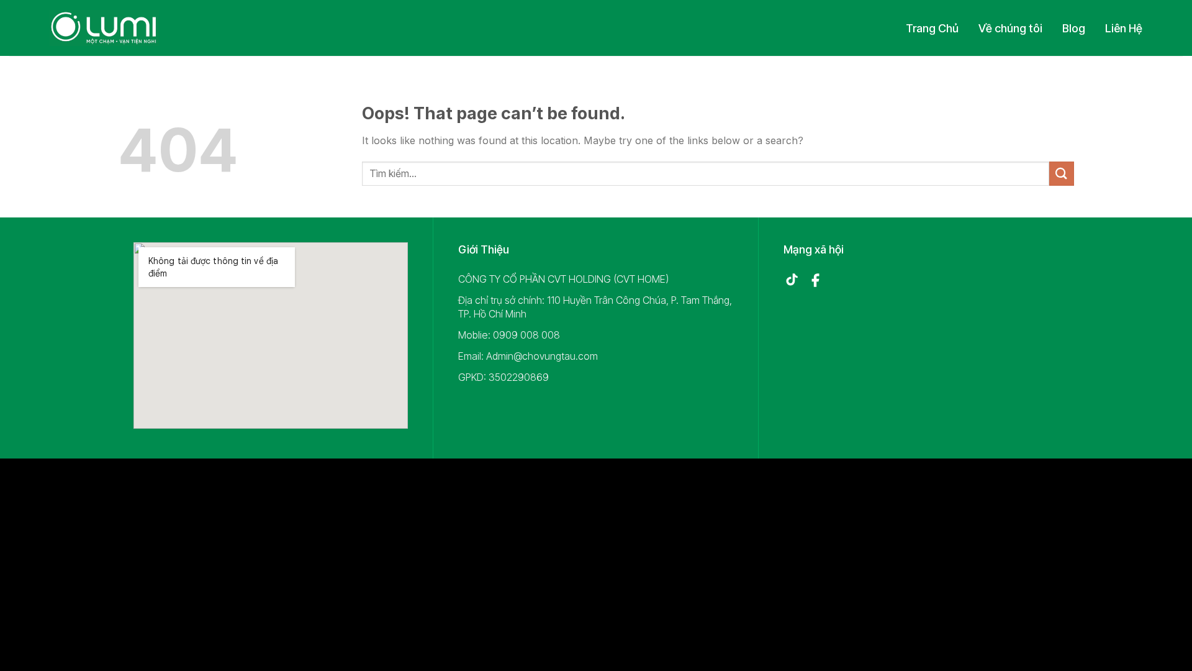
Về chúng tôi (1010, 28)
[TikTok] (791, 280)
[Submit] (1061, 174)
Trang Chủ (932, 28)
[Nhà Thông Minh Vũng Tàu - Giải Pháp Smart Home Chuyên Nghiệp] (104, 28)
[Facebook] (815, 280)
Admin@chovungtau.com (542, 356)
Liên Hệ (1123, 28)
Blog (1073, 28)
